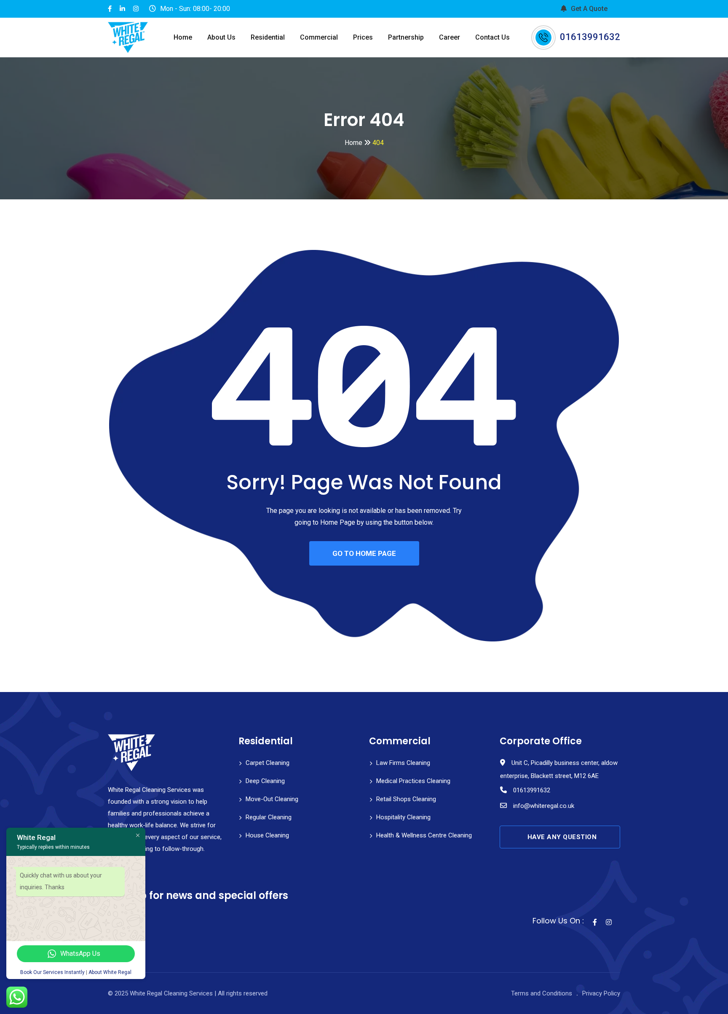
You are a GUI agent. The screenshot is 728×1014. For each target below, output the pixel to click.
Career (449, 37)
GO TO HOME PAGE (364, 553)
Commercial (319, 37)
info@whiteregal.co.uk (543, 806)
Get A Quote (589, 9)
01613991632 (590, 37)
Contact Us (492, 37)
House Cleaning (267, 835)
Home (183, 37)
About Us (221, 37)
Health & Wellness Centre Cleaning (424, 835)
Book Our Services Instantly (52, 972)
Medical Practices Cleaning (413, 781)
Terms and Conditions (541, 993)
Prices (363, 37)
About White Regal (109, 972)
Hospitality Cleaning (403, 817)
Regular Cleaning (269, 817)
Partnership (406, 37)
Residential (268, 37)
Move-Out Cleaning (272, 799)
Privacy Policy (601, 993)
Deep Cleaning (265, 781)
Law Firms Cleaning (403, 763)
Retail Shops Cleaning (406, 799)
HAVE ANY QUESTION (562, 837)
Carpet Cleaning (267, 763)
